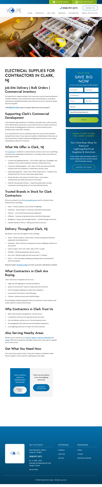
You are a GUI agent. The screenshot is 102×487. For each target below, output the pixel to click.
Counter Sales (63, 22)
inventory (11, 152)
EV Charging (40, 21)
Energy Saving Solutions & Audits (70, 27)
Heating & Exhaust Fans (44, 48)
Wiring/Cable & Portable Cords (46, 36)
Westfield (47, 337)
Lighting (38, 31)
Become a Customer (84, 458)
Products (61, 450)
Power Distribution (42, 26)
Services (61, 458)
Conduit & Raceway (42, 33)
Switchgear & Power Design (68, 30)
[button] (40, 13)
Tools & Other (40, 50)
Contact (80, 454)
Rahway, (34, 337)
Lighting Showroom (41, 387)
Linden (7, 340)
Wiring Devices (41, 38)
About (79, 450)
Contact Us (90, 8)
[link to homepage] (14, 10)
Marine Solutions (64, 33)
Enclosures (39, 28)
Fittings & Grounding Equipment (47, 43)
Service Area (33, 469)
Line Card (61, 454)
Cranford (28, 337)
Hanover (40, 337)
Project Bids (20, 390)
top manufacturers (30, 200)
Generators (39, 24)
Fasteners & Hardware (43, 40)
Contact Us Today (84, 167)
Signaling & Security (42, 45)
